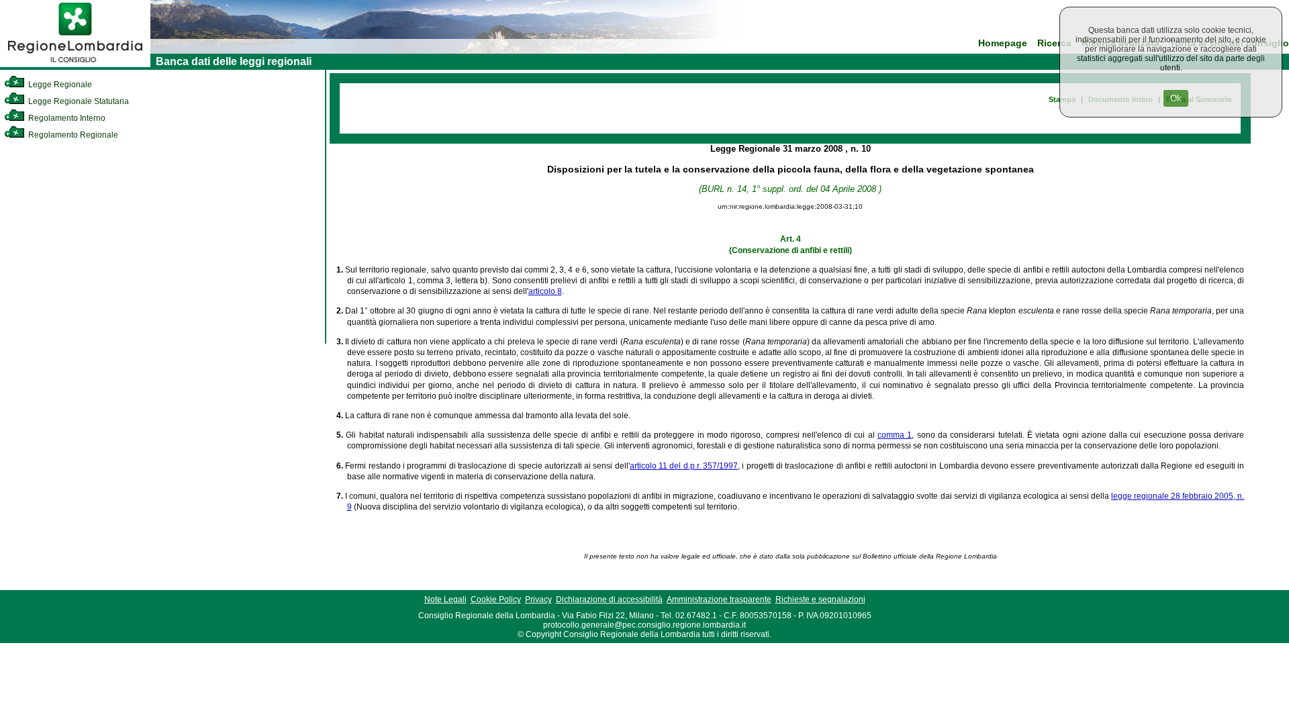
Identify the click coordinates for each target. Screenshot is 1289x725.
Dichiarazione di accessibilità (609, 599)
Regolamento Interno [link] (65, 118)
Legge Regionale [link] (59, 84)
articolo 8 (545, 291)
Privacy (538, 599)
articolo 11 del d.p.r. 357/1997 (684, 466)
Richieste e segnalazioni (820, 599)
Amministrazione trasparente (719, 599)
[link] (75, 64)
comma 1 (894, 435)
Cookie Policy (496, 599)
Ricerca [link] (1054, 43)
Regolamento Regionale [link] (72, 135)
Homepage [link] (1002, 43)
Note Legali (445, 599)
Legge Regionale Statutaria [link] (77, 101)
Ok (1176, 98)
